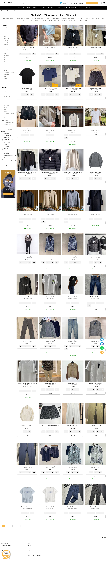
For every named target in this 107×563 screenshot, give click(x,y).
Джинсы (6, 36)
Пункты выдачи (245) (9, 161)
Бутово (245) (7, 144)
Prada (50, 20)
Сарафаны (6, 70)
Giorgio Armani (79, 18)
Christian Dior (56, 18)
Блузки (5, 27)
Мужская (16, 10)
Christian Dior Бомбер (73, 128)
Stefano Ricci (57, 20)
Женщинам (26, 7)
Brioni (32, 18)
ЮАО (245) (6, 150)
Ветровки (6, 32)
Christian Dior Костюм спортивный (27, 172)
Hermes (98, 18)
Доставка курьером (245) (10, 160)
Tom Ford (64, 20)
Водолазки (6, 34)
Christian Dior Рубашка (50, 128)
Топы (5, 76)
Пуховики (6, 66)
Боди (5, 29)
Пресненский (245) (8, 139)
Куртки (5, 53)
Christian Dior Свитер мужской (73, 256)
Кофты (5, 101)
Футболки (6, 80)
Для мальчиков (8, 126)
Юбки (5, 85)
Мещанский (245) (8, 137)
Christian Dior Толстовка (27, 47)
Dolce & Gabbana (65, 18)
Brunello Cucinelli (39, 18)
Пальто (5, 59)
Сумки (29, 550)
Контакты (89, 7)
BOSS (18, 18)
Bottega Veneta (25, 18)
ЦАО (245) (6, 133)
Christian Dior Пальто (95, 212)
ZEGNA (82, 20)
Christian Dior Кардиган (27, 256)
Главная (17, 7)
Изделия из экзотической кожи (9, 97)
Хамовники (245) (8, 135)
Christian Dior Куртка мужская (50, 172)
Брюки (5, 30)
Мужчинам (36, 7)
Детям (43, 7)
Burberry (48, 18)
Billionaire (13, 18)
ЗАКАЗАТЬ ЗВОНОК (92, 3)
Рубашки (6, 68)
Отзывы (81, 7)
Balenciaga (6, 18)
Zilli (86, 20)
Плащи (5, 65)
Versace (76, 20)
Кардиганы (6, 44)
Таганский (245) (7, 141)
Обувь (29, 548)
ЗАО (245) (6, 148)
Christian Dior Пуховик (96, 256)
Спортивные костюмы (9, 72)
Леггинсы (6, 55)
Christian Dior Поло (27, 88)
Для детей (5, 120)
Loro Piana (22, 20)
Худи (5, 82)
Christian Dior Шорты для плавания (50, 425)
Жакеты (6, 40)
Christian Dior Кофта (95, 172)
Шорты (5, 83)
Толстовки (6, 74)
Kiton (102, 18)
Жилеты (6, 42)
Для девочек (7, 124)
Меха (5, 57)
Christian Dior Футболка (50, 296)
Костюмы (6, 47)
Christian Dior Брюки (27, 340)
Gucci (92, 18)
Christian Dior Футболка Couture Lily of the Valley (27, 384)
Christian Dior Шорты (72, 47)
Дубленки (6, 38)
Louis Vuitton (30, 20)
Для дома (51, 7)
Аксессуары (31, 552)
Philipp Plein (44, 20)
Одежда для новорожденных (8, 128)
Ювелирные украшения (34, 555)
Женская (4, 25)
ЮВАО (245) (7, 151)
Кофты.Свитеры (8, 49)
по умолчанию (99, 10)
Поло (5, 109)
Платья (5, 63)
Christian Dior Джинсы (95, 296)
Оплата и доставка (70, 7)
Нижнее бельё (7, 105)
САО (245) (6, 146)
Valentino (70, 20)
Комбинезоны (7, 46)
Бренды (59, 7)
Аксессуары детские (9, 122)
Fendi (72, 18)
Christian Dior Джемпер (50, 47)
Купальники (7, 51)
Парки (5, 61)
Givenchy (87, 18)
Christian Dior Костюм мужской (50, 88)
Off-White (37, 20)
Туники (5, 78)
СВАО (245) (6, 153)
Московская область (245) (10, 155)
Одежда (9, 10)
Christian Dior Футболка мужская (95, 128)
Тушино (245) (7, 142)
